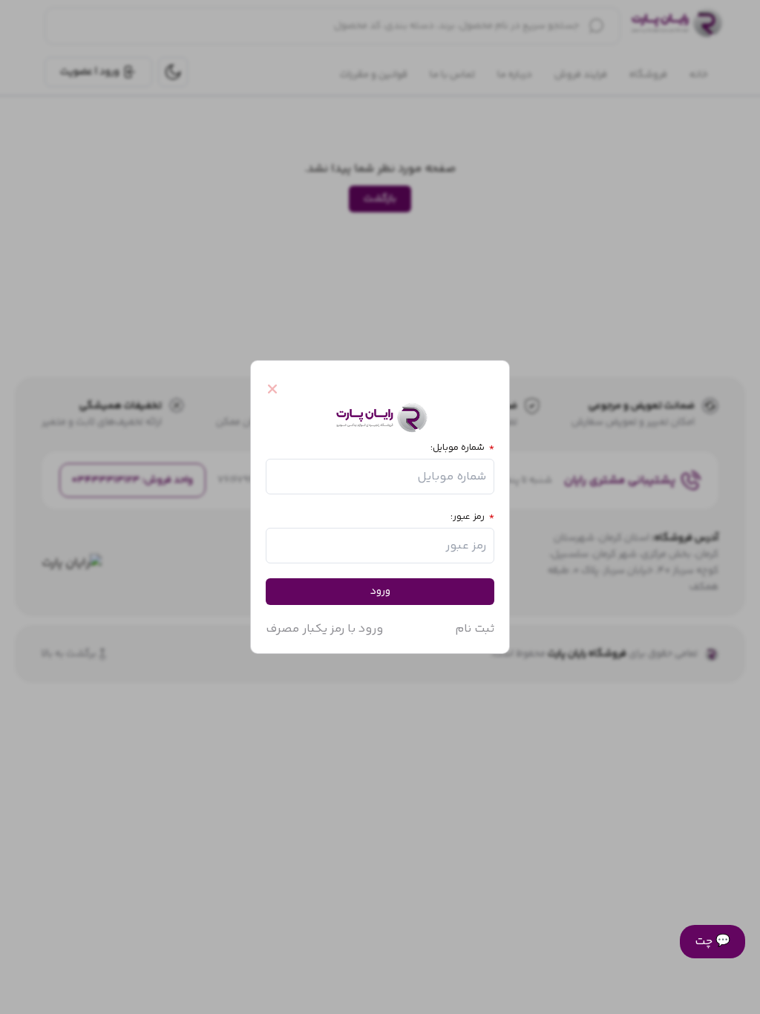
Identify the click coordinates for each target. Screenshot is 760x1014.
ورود (380, 591)
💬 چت (712, 941)
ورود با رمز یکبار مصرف (324, 629)
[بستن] (279, 389)
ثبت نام (474, 629)
